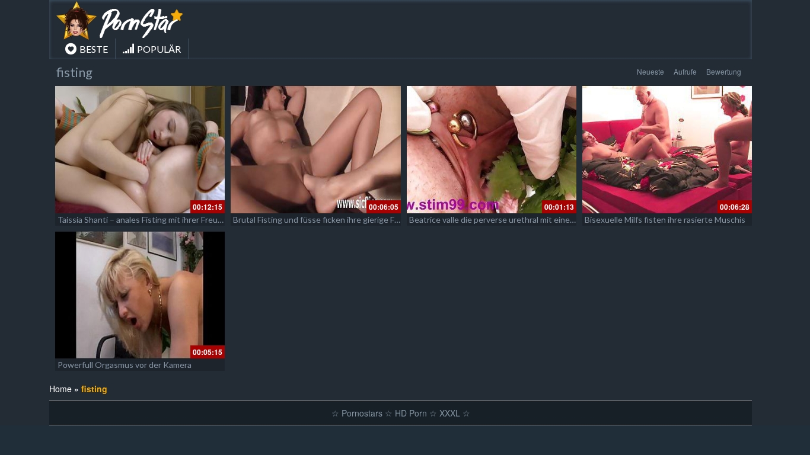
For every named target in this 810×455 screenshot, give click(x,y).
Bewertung (723, 71)
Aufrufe (685, 71)
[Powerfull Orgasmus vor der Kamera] (140, 295)
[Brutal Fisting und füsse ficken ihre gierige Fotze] (315, 149)
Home (60, 389)
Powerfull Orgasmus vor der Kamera (125, 365)
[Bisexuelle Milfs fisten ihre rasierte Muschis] (667, 149)
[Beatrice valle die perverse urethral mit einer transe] (491, 149)
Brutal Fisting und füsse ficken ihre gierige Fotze (322, 219)
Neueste (650, 71)
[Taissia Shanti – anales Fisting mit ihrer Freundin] (140, 149)
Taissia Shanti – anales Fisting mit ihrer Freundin (146, 219)
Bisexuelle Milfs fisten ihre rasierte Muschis (665, 219)
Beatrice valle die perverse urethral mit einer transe (504, 219)
